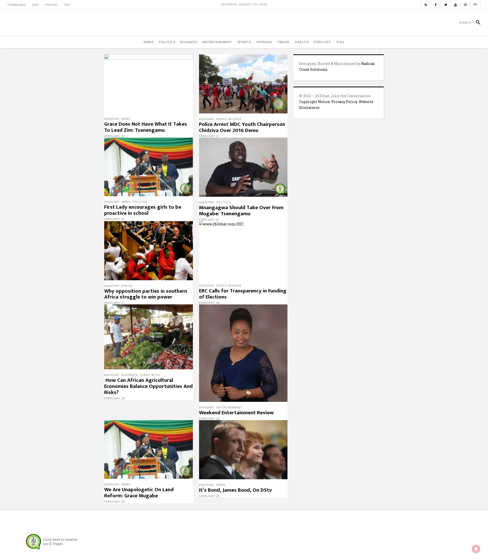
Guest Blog (150, 375)
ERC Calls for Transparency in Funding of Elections (242, 293)
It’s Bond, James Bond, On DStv (235, 490)
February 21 (114, 136)
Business (129, 375)
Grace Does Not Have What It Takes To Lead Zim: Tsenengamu (145, 127)
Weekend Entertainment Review (236, 412)
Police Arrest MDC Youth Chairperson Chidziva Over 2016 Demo (242, 127)
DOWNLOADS (16, 4)
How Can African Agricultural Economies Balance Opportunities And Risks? (148, 386)
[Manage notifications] (476, 549)
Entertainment (229, 407)
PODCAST (51, 4)
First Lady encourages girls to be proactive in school (142, 210)
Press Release (228, 119)
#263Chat (111, 119)
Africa (126, 286)
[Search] (475, 22)
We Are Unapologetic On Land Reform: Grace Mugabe (139, 492)
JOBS (35, 4)
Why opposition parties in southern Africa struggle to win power (145, 294)
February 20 (209, 303)
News (126, 119)
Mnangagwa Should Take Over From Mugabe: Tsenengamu (241, 210)
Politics (140, 202)
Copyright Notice (314, 101)
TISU (67, 4)
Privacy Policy (344, 101)
